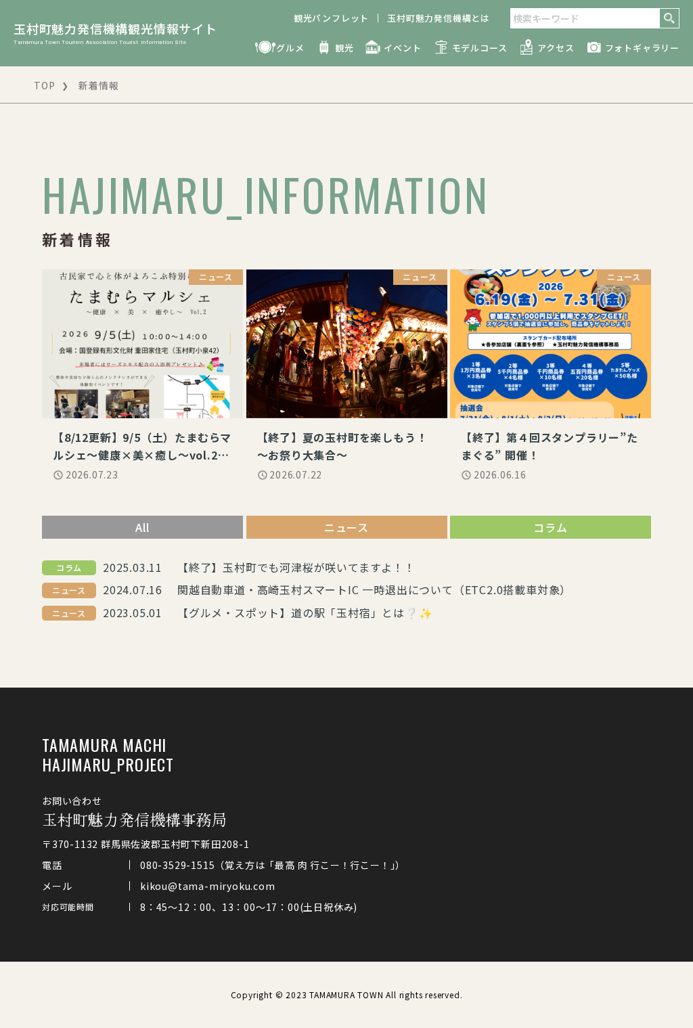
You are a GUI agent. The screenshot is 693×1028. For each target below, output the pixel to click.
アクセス (555, 47)
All (142, 527)
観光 (344, 47)
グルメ (290, 47)
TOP (44, 85)
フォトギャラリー (642, 47)
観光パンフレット (331, 18)
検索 (669, 18)
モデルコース (480, 47)
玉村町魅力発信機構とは (438, 18)
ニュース (346, 527)
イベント (402, 47)
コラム (550, 527)
